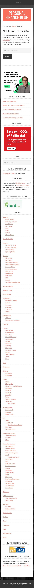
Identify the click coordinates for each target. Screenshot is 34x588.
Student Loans (9, 235)
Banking (5, 217)
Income (7, 468)
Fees (6, 228)
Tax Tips (5, 517)
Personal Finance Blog (17, 15)
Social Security (7, 513)
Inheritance (8, 470)
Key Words (11, 403)
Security (7, 280)
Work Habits (9, 500)
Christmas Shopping (11, 453)
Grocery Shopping (10, 247)
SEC (6, 278)
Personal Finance (10, 350)
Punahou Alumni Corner (15, 425)
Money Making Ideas (9, 433)
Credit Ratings (9, 332)
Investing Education (8, 173)
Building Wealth (10, 448)
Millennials (8, 427)
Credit (7, 455)
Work (7, 359)
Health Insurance (10, 466)
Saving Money (9, 249)
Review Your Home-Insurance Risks (13, 105)
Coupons (8, 506)
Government (6, 367)
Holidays (5, 371)
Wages (7, 311)
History (7, 233)
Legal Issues (9, 273)
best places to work (11, 300)
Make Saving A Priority (9, 101)
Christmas (8, 373)
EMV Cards (8, 226)
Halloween (8, 375)
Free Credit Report (13, 457)
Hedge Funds (9, 410)
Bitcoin (7, 382)
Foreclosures (9, 339)
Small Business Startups (12, 282)
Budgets (5, 243)
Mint (19, 566)
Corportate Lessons (11, 269)
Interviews (8, 305)
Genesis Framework (24, 583)
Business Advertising (11, 262)
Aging (7, 420)
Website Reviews (10, 399)
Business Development (12, 264)
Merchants (8, 275)
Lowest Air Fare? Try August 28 (12, 109)
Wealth (5, 537)
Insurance (8, 343)
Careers (7, 303)
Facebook (8, 390)
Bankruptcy (8, 260)
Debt (6, 461)
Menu (18, 2)
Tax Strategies (9, 485)
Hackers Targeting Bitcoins (11, 114)
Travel (7, 357)
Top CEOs (8, 309)
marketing (8, 395)
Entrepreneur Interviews (12, 320)
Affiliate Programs (10, 435)
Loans (7, 474)
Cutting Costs (7, 294)
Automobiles (9, 330)
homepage (6, 40)
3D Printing (8, 258)
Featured (5, 324)
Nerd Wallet (27, 566)
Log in (23, 585)
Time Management (11, 498)
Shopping (5, 504)
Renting (7, 352)
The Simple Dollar (12, 566)
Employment (6, 298)
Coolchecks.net (20, 183)
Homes (7, 341)
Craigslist (8, 438)
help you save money (22, 185)
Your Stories (9, 488)
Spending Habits (10, 252)
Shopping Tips (9, 483)
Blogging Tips (9, 384)
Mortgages (8, 348)
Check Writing (9, 219)
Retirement (8, 481)
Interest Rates (9, 472)
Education (8, 335)
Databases (8, 388)
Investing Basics (8, 408)
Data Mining (9, 271)
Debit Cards (9, 459)
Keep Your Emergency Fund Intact (13, 118)
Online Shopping (10, 509)
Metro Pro (15, 583)
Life (4, 418)
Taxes (4, 521)
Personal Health (10, 429)
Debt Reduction (10, 463)
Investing (8, 346)
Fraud (7, 230)
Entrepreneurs (7, 315)
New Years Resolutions (12, 479)
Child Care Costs (10, 450)
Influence (8, 393)
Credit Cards (9, 224)
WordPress (8, 401)
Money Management (9, 444)
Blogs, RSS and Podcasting (13, 386)
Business (5, 256)
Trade (4, 529)
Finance (5, 328)
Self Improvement (8, 496)
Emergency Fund (10, 245)
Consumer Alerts (8, 286)
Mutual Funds (9, 414)
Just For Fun (9, 423)
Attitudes (8, 318)
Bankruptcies (9, 446)
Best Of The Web (8, 239)
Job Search (8, 307)
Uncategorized (7, 533)
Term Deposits (9, 354)
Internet (5, 379)
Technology (6, 525)
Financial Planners (10, 337)
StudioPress (12, 585)
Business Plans (10, 267)
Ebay (7, 440)
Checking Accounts (11, 222)
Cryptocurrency (7, 290)
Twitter (7, 397)
